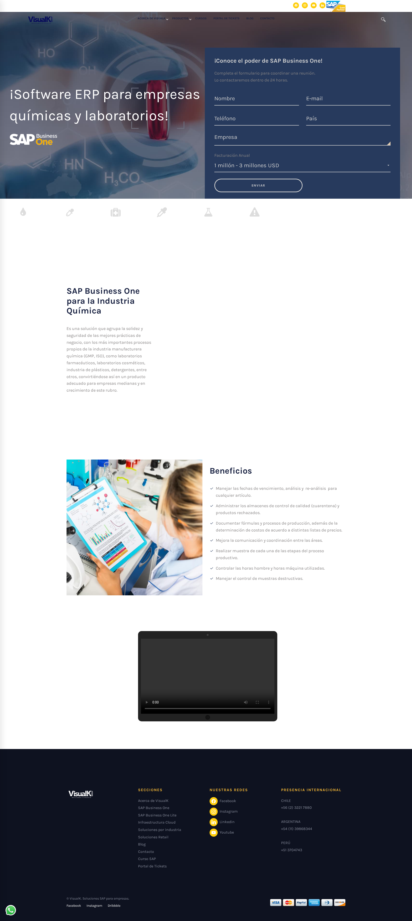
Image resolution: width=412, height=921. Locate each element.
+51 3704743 (291, 850)
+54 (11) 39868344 (296, 828)
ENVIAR (259, 185)
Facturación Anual (232, 155)
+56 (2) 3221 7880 (296, 807)
